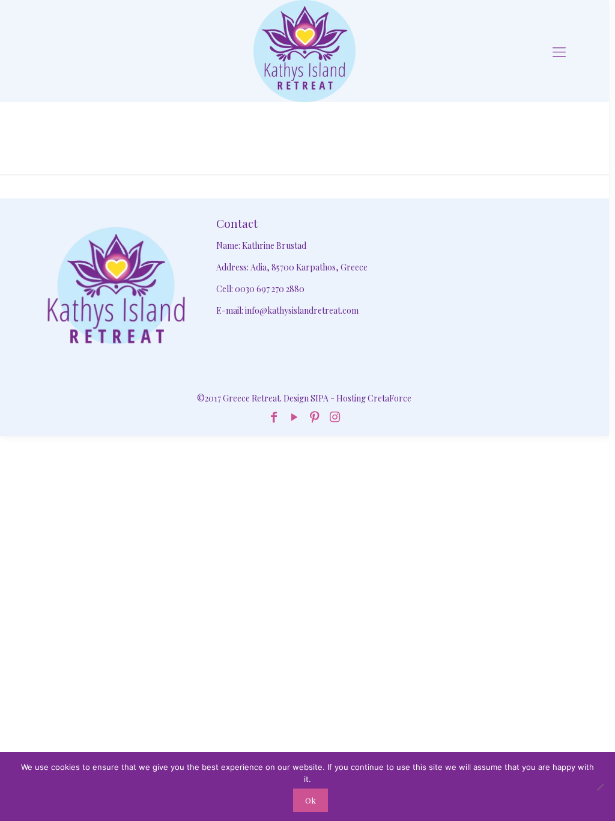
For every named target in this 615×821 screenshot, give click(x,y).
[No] (600, 787)
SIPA (320, 398)
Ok (310, 800)
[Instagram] (335, 416)
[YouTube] (294, 416)
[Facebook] (273, 416)
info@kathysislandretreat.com (302, 310)
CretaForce (389, 398)
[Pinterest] (314, 416)
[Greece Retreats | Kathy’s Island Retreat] (304, 51)
